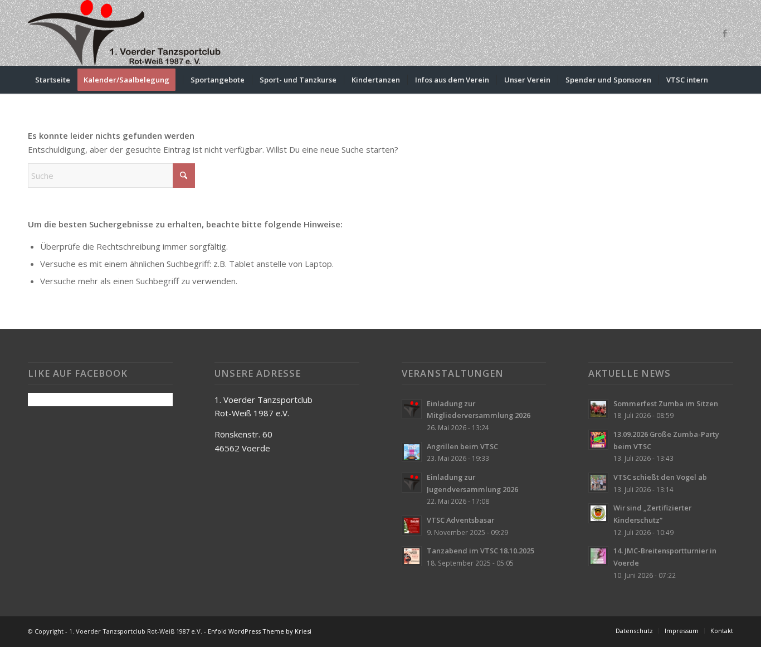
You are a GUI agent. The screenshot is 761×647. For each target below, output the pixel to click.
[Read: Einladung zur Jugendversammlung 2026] (412, 483)
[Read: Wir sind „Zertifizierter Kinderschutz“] (598, 513)
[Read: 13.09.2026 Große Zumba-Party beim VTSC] (598, 440)
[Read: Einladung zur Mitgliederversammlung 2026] (412, 409)
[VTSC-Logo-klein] (125, 33)
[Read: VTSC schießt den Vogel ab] (598, 483)
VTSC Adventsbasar (460, 520)
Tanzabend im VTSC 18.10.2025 (480, 551)
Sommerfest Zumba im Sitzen (665, 403)
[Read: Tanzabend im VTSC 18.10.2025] (412, 556)
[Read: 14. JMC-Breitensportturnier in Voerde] (598, 556)
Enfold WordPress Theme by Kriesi (259, 631)
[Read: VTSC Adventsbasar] (412, 525)
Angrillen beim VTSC (462, 446)
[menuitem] (52, 80)
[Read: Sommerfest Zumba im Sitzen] (598, 409)
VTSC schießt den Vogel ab (660, 477)
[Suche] (726, 80)
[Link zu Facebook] (724, 33)
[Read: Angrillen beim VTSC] (412, 452)
